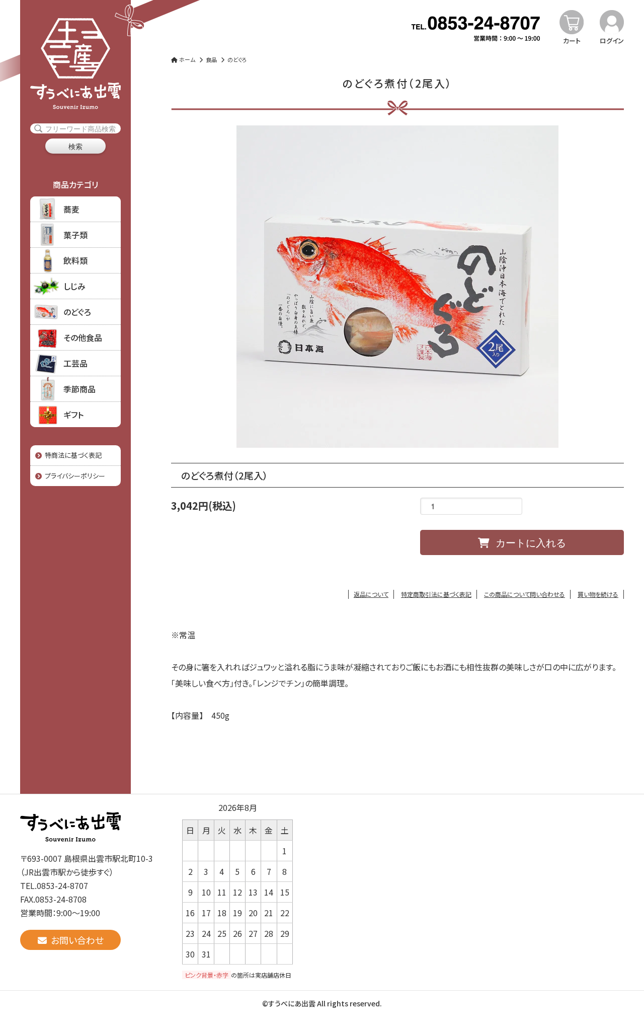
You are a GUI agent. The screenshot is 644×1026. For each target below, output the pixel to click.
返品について (371, 594)
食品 (211, 59)
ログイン (612, 40)
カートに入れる (528, 542)
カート (572, 40)
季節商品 (79, 389)
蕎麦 (71, 209)
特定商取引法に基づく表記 (436, 594)
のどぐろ (77, 312)
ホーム (186, 59)
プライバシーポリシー (73, 476)
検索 (75, 146)
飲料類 (75, 260)
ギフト (73, 414)
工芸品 (75, 363)
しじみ (74, 286)
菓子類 (75, 235)
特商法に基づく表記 (72, 455)
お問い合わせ (75, 939)
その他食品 (82, 337)
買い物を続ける (598, 594)
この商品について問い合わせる (524, 594)
